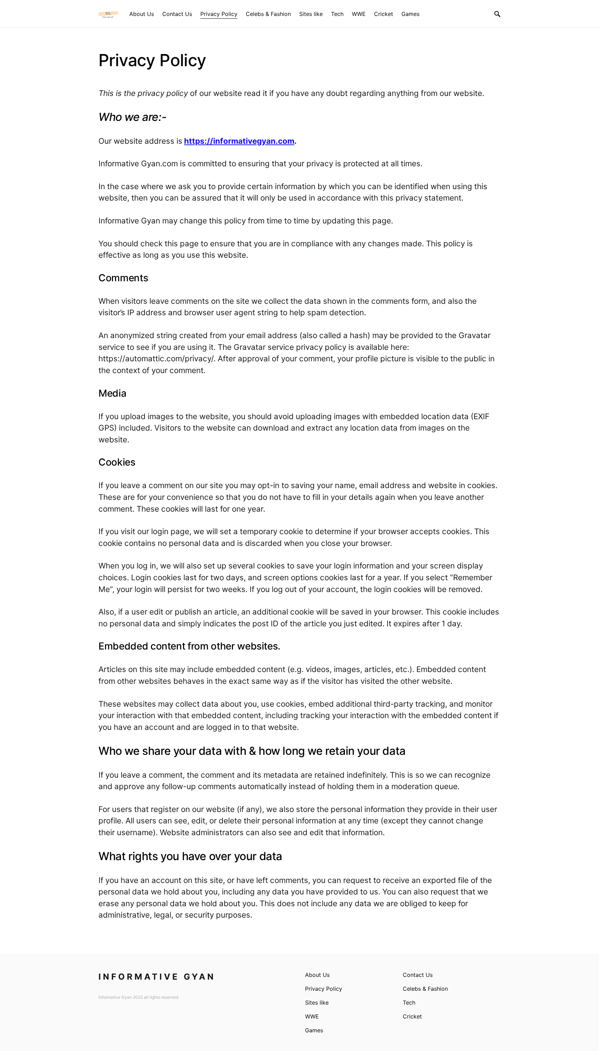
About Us (317, 974)
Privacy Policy (323, 988)
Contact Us (418, 974)
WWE (312, 1016)
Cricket (412, 1016)
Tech (409, 1002)
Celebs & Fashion (425, 988)
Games (314, 1030)
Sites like (317, 1002)
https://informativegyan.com (239, 140)
